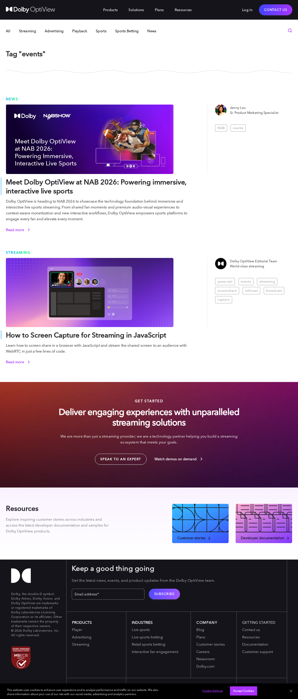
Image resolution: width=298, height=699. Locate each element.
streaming (267, 281)
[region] (149, 691)
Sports (101, 31)
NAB (221, 128)
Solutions (136, 10)
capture (224, 299)
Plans (159, 10)
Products (110, 10)
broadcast (274, 290)
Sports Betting (127, 31)
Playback (79, 31)
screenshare (227, 290)
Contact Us (275, 10)
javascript (225, 281)
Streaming (27, 31)
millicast (251, 290)
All (8, 31)
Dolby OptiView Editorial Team (253, 261)
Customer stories (191, 538)
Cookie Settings (212, 690)
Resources (183, 10)
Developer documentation (262, 538)
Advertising (54, 31)
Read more (15, 230)
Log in (247, 10)
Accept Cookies (243, 690)
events (238, 128)
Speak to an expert (118, 457)
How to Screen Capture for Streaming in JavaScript (86, 335)
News (151, 31)
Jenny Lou (238, 108)
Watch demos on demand (176, 459)
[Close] (291, 691)
